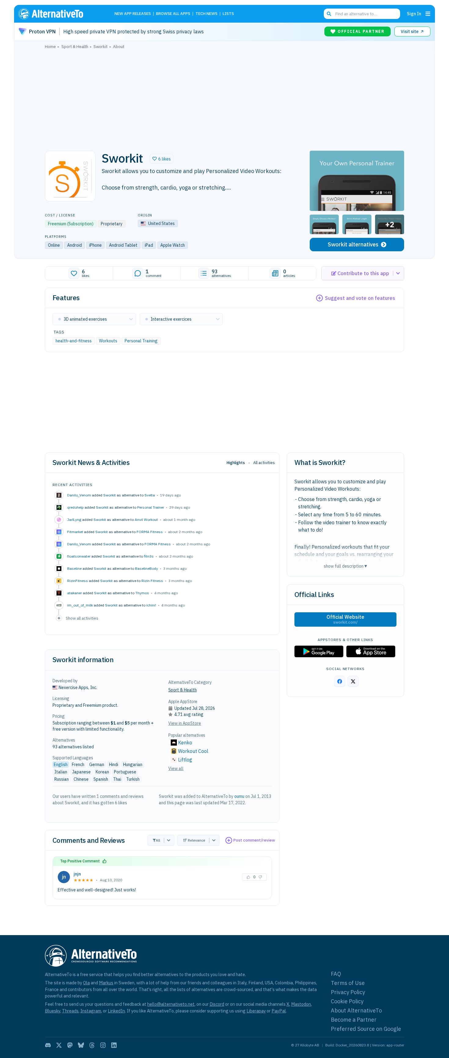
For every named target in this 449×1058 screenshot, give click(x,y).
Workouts (108, 341)
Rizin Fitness (152, 580)
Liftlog (185, 760)
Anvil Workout (146, 519)
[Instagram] (103, 1045)
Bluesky (52, 1011)
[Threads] (92, 1045)
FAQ (336, 973)
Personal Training (141, 341)
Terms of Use (348, 982)
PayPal (279, 1011)
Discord (217, 1004)
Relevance (196, 840)
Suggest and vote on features (360, 298)
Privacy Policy (348, 992)
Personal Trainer (150, 507)
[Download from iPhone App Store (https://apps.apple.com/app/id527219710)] (370, 651)
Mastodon (301, 1004)
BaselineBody (146, 568)
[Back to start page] (59, 13)
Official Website (345, 619)
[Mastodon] (70, 1045)
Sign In (414, 14)
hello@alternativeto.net (171, 1004)
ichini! (151, 605)
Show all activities (82, 618)
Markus (106, 983)
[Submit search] (329, 14)
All (158, 840)
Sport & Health (182, 690)
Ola (86, 983)
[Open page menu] (428, 14)
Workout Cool (193, 751)
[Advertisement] (224, 98)
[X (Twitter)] (59, 1045)
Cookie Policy (347, 1001)
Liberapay (256, 1011)
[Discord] (48, 1045)
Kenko (185, 742)
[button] (161, 159)
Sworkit (109, 495)
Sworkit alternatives (353, 244)
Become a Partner (354, 1019)
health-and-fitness (74, 341)
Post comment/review (254, 840)
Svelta (149, 495)
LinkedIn (116, 1011)
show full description (345, 566)
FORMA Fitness (150, 531)
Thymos (142, 593)
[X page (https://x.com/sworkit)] (353, 681)
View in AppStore (184, 723)
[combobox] (362, 14)
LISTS (228, 14)
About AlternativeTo (356, 1010)
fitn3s (149, 556)
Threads (70, 1011)
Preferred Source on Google (366, 1028)
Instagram (90, 1011)
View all (176, 768)
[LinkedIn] (114, 1045)
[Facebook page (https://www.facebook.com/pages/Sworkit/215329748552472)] (339, 681)
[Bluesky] (81, 1045)
